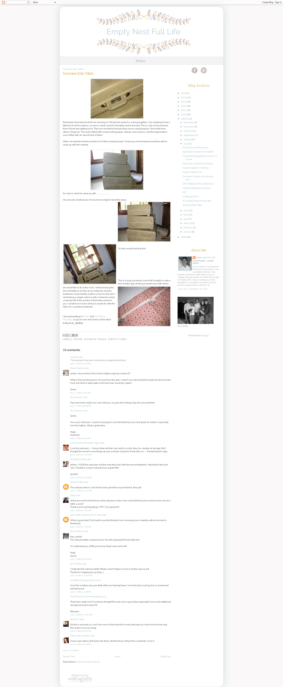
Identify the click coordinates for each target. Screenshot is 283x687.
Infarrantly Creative (80, 635)
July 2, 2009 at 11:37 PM (81, 490)
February (188, 227)
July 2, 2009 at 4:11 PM (80, 392)
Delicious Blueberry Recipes (197, 188)
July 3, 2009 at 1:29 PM (80, 592)
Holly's (86, 316)
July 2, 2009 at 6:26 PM (80, 406)
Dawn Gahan (77, 368)
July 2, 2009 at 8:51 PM (80, 438)
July (186, 143)
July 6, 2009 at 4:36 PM (80, 644)
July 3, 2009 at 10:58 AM (81, 575)
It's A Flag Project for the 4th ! (197, 200)
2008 (184, 237)
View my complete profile (193, 288)
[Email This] (64, 335)
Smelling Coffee (78, 459)
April (186, 219)
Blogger (205, 335)
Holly (72, 495)
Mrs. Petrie (75, 563)
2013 (184, 101)
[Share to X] (70, 335)
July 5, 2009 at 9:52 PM (80, 631)
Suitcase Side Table (192, 205)
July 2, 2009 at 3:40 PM (80, 363)
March (187, 223)
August (187, 139)
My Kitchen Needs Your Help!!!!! (198, 151)
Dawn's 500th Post (192, 172)
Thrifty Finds (117, 339)
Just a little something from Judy (85, 514)
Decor (78, 339)
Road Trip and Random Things (198, 163)
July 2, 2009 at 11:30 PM (81, 477)
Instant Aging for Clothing (195, 167)
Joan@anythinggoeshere (83, 580)
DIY (184, 192)
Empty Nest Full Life (205, 257)
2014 (184, 97)
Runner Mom (76, 531)
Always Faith (76, 482)
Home (140, 61)
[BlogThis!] (67, 335)
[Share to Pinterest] (76, 335)
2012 (184, 106)
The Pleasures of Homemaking (85, 596)
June (186, 210)
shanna (74, 357)
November (189, 126)
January (188, 231)
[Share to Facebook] (73, 335)
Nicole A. (74, 619)
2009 (184, 118)
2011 (184, 110)
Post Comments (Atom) (88, 661)
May (186, 214)
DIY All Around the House (195, 147)
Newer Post (69, 656)
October (188, 131)
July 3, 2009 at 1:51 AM (80, 510)
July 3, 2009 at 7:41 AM (80, 526)
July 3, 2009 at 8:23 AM (80, 559)
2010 (184, 114)
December (189, 122)
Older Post (165, 656)
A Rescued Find (190, 196)
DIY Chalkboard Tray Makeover (198, 183)
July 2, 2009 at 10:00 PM (81, 454)
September (189, 135)
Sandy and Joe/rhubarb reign (84, 442)
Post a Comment (71, 650)
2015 (184, 93)
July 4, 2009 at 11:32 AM (81, 614)
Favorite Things (95, 339)
